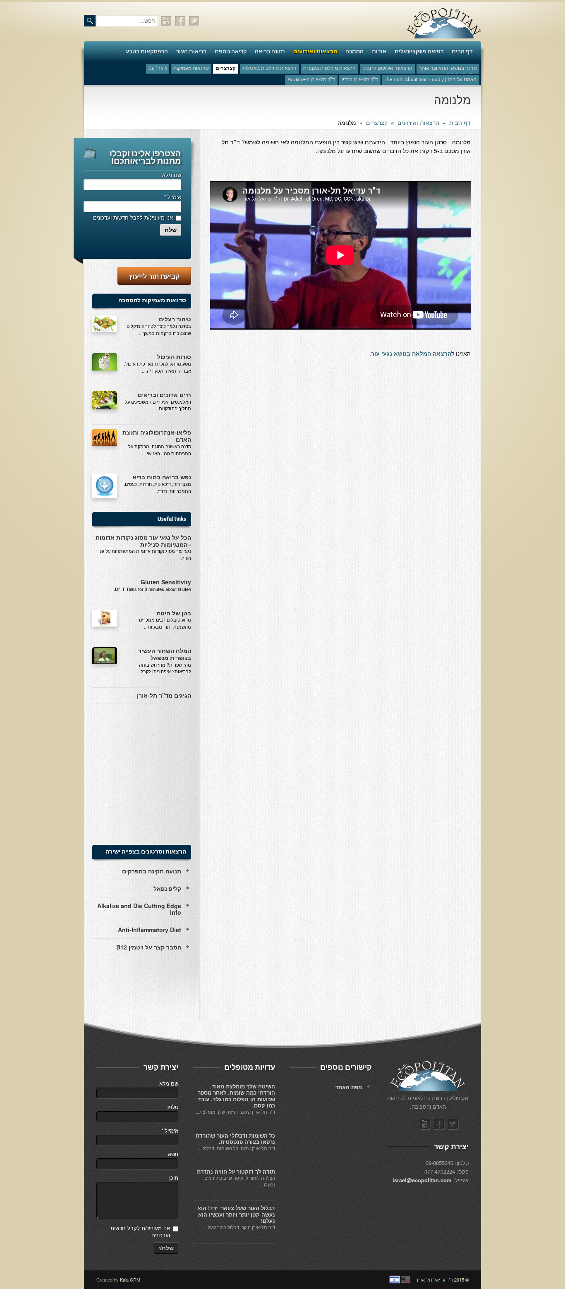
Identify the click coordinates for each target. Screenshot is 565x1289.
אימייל (172, 197)
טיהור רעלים (175, 319)
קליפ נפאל (167, 888)
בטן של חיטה (174, 613)
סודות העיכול (174, 356)
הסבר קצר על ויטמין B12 (148, 947)
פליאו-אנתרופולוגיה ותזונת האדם (156, 435)
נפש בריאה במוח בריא (161, 477)
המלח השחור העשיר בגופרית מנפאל (164, 654)
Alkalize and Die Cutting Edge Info (139, 909)
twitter (194, 21)
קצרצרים (377, 122)
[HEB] (394, 1279)
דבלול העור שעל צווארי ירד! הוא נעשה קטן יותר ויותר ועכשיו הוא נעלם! (236, 1214)
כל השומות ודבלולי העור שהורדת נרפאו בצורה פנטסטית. (235, 1138)
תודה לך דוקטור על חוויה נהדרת (236, 1171)
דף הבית (460, 122)
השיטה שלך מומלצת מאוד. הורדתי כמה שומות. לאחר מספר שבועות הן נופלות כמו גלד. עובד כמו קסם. (236, 1096)
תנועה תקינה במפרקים (151, 871)
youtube (166, 21)
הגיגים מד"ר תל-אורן (164, 695)
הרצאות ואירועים (418, 122)
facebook (180, 21)
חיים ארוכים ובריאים (164, 394)
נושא (173, 1154)
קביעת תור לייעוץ (154, 276)
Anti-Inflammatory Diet (149, 929)
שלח (171, 230)
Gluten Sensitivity (166, 582)
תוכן (173, 1177)
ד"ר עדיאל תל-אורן (435, 1279)
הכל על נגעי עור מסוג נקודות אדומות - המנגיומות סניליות (143, 540)
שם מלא (171, 175)
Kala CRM (130, 1279)
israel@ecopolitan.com (422, 1180)
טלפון (172, 1107)
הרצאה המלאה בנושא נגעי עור (411, 353)
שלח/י (166, 1248)
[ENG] (405, 1279)
